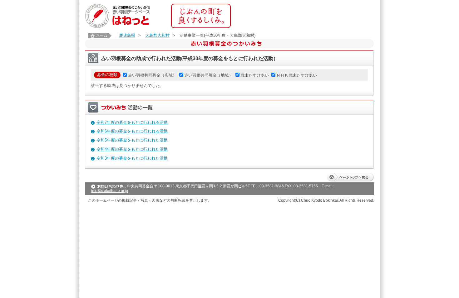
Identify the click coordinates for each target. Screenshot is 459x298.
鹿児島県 (127, 35)
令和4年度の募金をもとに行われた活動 (132, 149)
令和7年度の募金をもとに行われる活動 (132, 122)
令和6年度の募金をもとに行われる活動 (132, 131)
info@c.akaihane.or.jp (109, 191)
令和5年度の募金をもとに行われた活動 (132, 140)
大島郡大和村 (157, 35)
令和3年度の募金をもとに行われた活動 (132, 158)
